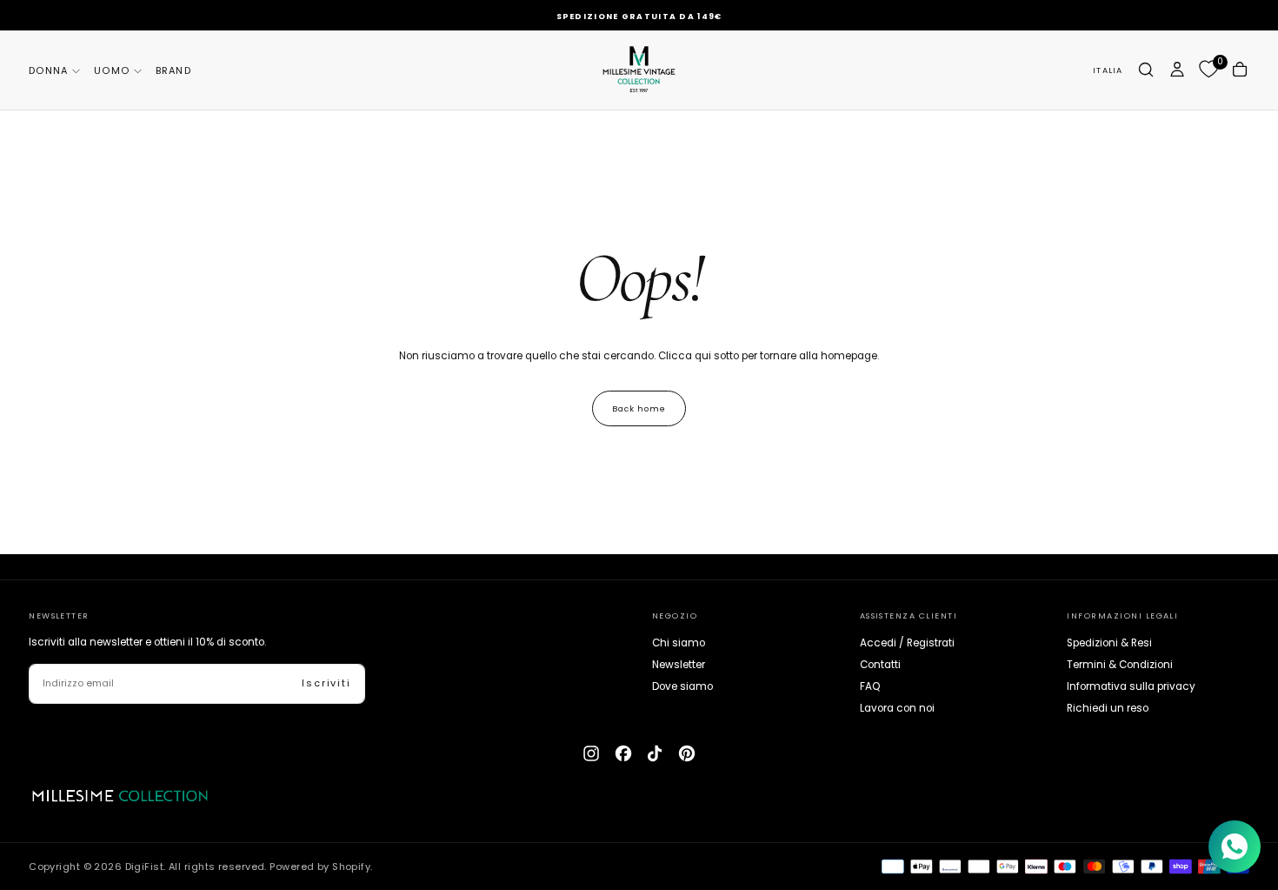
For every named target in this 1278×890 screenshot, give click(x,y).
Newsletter (678, 665)
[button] (1108, 70)
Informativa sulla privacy (1131, 686)
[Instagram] (591, 753)
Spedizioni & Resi (1109, 643)
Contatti (880, 665)
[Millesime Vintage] (119, 796)
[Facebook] (623, 753)
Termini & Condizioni (1120, 665)
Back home (638, 408)
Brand (173, 70)
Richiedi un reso (1107, 708)
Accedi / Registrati (907, 643)
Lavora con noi (897, 708)
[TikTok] (654, 753)
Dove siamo (682, 686)
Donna (48, 70)
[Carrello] (1239, 69)
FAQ (870, 686)
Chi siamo (678, 643)
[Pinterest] (686, 753)
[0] (1208, 69)
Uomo (112, 70)
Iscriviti (326, 683)
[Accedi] (1177, 69)
